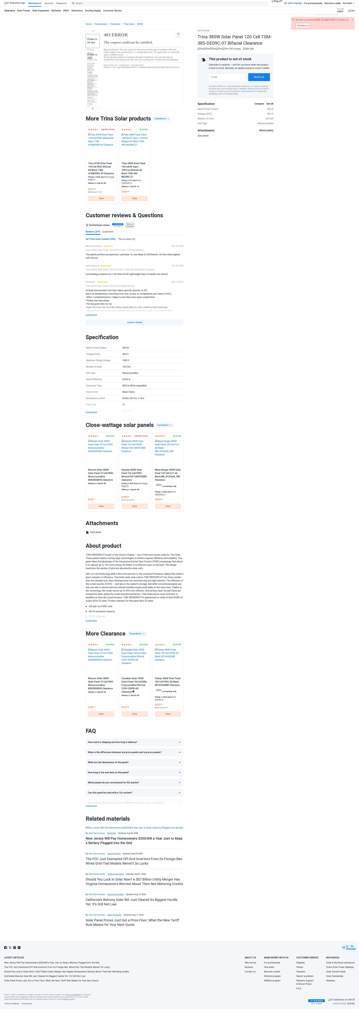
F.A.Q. (299, 988)
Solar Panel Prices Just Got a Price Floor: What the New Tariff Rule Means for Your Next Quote (51, 980)
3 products (160, 118)
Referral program (272, 976)
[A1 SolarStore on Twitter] (10, 947)
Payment (300, 971)
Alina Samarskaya (97, 833)
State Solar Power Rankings (340, 967)
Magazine (62, 3)
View (101, 198)
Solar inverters (114, 853)
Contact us (250, 971)
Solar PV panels (114, 915)
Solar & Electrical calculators (340, 962)
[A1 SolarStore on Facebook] (5, 947)
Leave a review (134, 322)
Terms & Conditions (73, 995)
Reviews (249, 967)
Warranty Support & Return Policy (305, 982)
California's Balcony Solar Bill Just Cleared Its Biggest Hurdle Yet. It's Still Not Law (44, 976)
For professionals (313, 3)
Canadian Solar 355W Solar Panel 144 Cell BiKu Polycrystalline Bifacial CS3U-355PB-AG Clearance (134, 685)
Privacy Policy (232, 94)
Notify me (259, 77)
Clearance (115, 24)
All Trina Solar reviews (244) (101, 239)
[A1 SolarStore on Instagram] (14, 947)
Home (89, 24)
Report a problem (305, 976)
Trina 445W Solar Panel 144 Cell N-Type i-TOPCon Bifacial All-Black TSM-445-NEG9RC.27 (133, 170)
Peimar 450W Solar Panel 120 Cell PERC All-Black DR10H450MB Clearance (167, 681)
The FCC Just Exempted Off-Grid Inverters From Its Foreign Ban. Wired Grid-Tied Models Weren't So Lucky (57, 967)
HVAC (66, 10)
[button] (93, 31)
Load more (91, 315)
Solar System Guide (336, 971)
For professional (272, 962)
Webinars (330, 980)
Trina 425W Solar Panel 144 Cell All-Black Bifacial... (111, 286)
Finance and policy (115, 874)
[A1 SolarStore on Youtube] (19, 947)
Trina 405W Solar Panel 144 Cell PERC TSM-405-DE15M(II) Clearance (120, 269)
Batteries (56, 10)
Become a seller (333, 3)
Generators (77, 10)
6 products (163, 425)
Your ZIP (340, 10)
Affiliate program (272, 980)
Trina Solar (129, 24)
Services (48, 3)
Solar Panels (23, 10)
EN (285, 3)
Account (347, 3)
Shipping (300, 962)
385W (140, 24)
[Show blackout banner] (277, 3)
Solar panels (101, 24)
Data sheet (203, 135)
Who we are (250, 962)
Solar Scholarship (334, 976)
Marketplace (34, 3)
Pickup (299, 967)
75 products (135, 633)
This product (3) (126, 239)
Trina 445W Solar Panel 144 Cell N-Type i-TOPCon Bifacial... (115, 250)
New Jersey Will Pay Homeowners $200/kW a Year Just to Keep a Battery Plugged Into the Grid (51, 962)
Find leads (269, 967)
